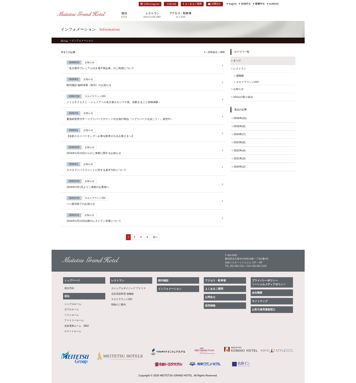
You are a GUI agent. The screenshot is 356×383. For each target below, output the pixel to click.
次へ (155, 237)
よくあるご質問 (193, 4)
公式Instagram (151, 4)
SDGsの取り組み (243, 96)
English (233, 3)
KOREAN (273, 3)
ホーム (64, 40)
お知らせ (238, 88)
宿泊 (124, 15)
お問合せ (216, 4)
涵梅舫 (240, 75)
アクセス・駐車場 (180, 15)
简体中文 (246, 3)
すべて (237, 60)
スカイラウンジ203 (247, 81)
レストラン (152, 15)
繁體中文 (260, 3)
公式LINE (171, 4)
